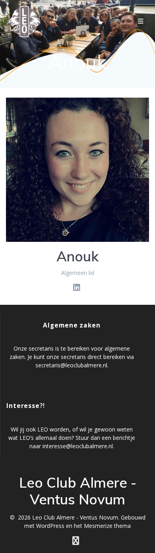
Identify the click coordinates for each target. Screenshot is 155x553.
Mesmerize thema (107, 525)
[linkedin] (77, 288)
